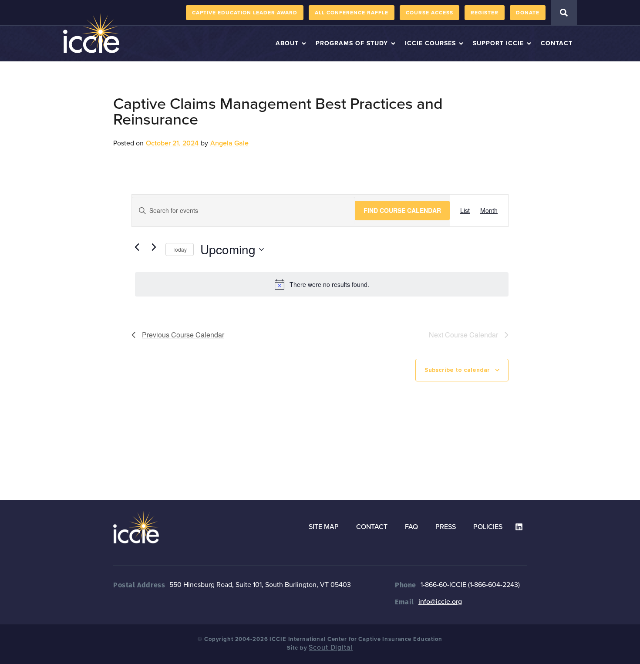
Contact (371, 526)
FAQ (411, 526)
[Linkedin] (519, 527)
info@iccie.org (440, 601)
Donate (527, 13)
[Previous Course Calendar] (136, 247)
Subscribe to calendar (457, 370)
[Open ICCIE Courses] (461, 43)
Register (485, 13)
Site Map (324, 526)
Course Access (429, 13)
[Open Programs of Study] (393, 43)
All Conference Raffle (351, 13)
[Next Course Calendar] (153, 247)
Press (445, 526)
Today (179, 249)
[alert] (322, 284)
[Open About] (304, 43)
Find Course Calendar (402, 210)
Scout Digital (331, 647)
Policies (487, 526)
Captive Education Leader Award (244, 13)
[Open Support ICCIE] (529, 43)
